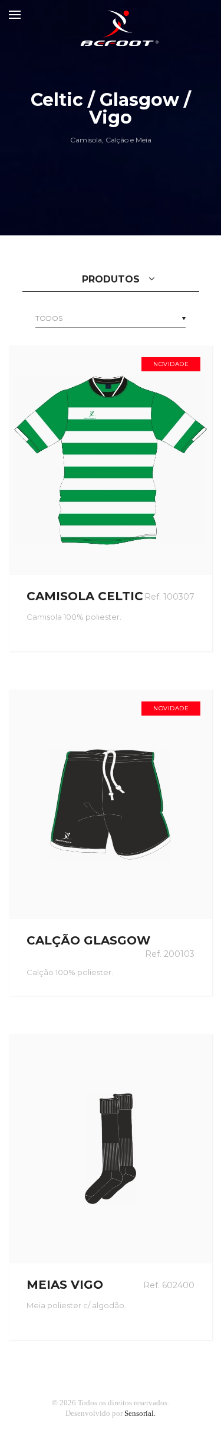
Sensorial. (140, 1413)
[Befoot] (110, 14)
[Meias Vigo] (110, 1148)
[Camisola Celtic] (110, 460)
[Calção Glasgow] (110, 804)
